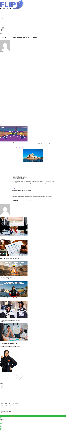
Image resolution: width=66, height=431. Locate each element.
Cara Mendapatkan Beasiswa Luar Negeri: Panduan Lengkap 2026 (10, 320)
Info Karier (2, 277)
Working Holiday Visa (15, 297)
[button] (33, 120)
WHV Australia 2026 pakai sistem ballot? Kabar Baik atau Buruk (9, 258)
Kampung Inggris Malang (4, 25)
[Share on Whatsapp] (27, 200)
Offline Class (3, 27)
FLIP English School (36, 196)
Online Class (3, 17)
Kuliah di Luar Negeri (5, 35)
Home (1, 10)
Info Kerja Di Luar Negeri (6, 277)
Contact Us (2, 18)
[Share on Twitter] (30, 200)
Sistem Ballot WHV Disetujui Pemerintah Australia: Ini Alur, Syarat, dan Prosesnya (12, 238)
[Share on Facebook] (29, 200)
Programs (2, 26)
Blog (1, 19)
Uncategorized (10, 277)
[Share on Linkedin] (31, 200)
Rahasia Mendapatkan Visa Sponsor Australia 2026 (7, 278)
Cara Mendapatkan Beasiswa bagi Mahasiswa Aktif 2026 (8, 343)
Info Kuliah (2, 35)
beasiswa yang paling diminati (48, 143)
